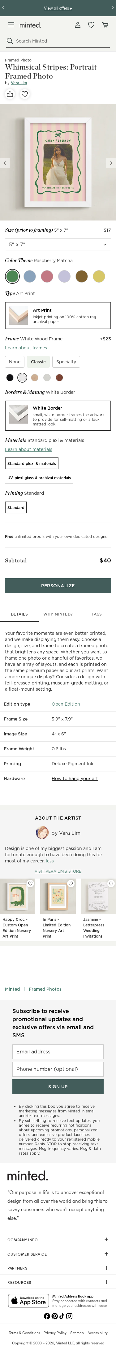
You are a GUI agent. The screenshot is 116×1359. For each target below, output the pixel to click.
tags (97, 614)
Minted (12, 989)
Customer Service (27, 1254)
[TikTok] (62, 1315)
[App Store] (28, 1301)
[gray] (47, 378)
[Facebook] (47, 1315)
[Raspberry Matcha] (12, 276)
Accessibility (98, 1332)
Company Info (22, 1239)
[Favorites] (91, 25)
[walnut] (59, 378)
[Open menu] (11, 25)
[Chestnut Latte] (81, 276)
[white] (22, 378)
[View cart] (105, 25)
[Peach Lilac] (64, 276)
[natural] (35, 378)
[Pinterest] (54, 1315)
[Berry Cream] (47, 276)
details (19, 614)
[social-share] (10, 94)
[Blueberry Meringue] (29, 276)
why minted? (58, 614)
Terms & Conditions (24, 1332)
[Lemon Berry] (99, 276)
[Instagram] (69, 1315)
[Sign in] (78, 25)
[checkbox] (14, 362)
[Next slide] (111, 163)
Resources (19, 1282)
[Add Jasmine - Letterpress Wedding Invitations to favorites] (111, 883)
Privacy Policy (55, 1332)
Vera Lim (19, 82)
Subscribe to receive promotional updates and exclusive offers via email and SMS (53, 1023)
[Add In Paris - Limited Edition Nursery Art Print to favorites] (71, 883)
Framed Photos (45, 989)
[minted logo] (30, 25)
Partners (17, 1268)
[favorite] (25, 94)
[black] (10, 378)
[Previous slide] (5, 163)
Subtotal (16, 560)
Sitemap (77, 1332)
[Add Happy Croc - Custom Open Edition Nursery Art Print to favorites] (30, 883)
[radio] (58, 315)
